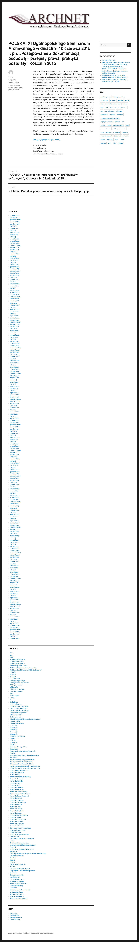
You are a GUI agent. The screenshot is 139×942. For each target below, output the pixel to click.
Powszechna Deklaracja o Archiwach (22, 839)
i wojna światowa (109, 111)
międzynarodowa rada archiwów (110, 118)
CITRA (12, 698)
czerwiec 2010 (14, 613)
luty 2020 (13, 365)
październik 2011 (15, 578)
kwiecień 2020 (14, 361)
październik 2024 (15, 245)
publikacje (116, 129)
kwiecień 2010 (14, 617)
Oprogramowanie (15, 832)
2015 (11, 655)
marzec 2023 (14, 286)
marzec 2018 (14, 414)
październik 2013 (15, 527)
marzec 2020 (14, 363)
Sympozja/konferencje (17, 879)
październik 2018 (15, 399)
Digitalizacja (14, 702)
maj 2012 (13, 563)
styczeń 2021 (14, 341)
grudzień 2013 (14, 523)
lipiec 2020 (13, 354)
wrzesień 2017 (14, 427)
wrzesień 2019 (14, 376)
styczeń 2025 (14, 239)
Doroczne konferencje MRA (19, 706)
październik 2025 (15, 220)
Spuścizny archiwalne (17, 875)
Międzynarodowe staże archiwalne (21, 762)
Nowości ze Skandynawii (18, 819)
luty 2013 (13, 544)
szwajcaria (118, 136)
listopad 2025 (14, 218)
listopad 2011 (14, 576)
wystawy (103, 143)
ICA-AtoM (13, 725)
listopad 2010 (14, 602)
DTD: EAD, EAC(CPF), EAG (18, 708)
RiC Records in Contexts (18, 864)
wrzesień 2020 (15, 350)
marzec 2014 (14, 516)
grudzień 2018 (14, 395)
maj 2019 (13, 384)
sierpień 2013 (14, 531)
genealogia (124, 107)
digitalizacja (104, 107)
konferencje (104, 115)
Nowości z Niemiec (16, 804)
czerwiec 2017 (14, 433)
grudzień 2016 (14, 446)
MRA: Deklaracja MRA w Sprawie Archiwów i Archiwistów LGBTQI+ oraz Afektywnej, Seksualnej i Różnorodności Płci (116, 65)
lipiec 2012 (13, 559)
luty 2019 (13, 390)
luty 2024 (13, 262)
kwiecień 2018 (14, 412)
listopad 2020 (14, 346)
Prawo (12, 841)
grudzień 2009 (15, 625)
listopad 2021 (14, 320)
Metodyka (13, 757)
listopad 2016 (14, 448)
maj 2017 (13, 435)
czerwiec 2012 (14, 561)
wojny (122, 139)
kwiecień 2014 (14, 514)
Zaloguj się (13, 913)
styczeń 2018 (14, 418)
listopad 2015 (14, 474)
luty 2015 (13, 493)
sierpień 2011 (14, 583)
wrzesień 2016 (14, 452)
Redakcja (13, 858)
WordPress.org (15, 919)
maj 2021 (13, 333)
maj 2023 (13, 282)
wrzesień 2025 (15, 222)
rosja (102, 132)
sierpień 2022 (14, 301)
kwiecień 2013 (14, 540)
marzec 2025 (14, 235)
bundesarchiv (117, 104)
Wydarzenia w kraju (16, 892)
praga (127, 125)
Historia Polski (15, 721)
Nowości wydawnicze (17, 772)
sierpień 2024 (14, 250)
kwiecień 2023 (14, 284)
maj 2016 (13, 461)
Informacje (13, 728)
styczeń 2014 (14, 521)
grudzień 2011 (14, 574)
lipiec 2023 (13, 277)
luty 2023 (13, 288)
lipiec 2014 (13, 508)
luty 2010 (13, 621)
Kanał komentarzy (16, 917)
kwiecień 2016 (14, 463)
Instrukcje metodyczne (17, 736)
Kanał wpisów (14, 915)
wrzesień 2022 (15, 299)
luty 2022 (13, 314)
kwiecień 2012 (14, 566)
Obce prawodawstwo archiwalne (20, 828)
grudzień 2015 (14, 472)
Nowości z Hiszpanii (16, 800)
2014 (11, 653)
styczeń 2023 (14, 290)
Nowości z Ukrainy (16, 809)
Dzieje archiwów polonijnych (19, 710)
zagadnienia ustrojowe (17, 896)
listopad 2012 (14, 551)
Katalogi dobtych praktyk (18, 747)
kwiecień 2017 (14, 437)
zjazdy (121, 143)
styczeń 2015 (14, 495)
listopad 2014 (14, 499)
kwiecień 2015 (14, 489)
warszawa (110, 139)
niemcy (103, 125)
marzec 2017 (14, 440)
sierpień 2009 (14, 634)
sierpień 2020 (14, 352)
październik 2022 (15, 297)
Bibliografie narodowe (17, 689)
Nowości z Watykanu (17, 811)
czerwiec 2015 (14, 484)
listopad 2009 (14, 628)
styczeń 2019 (14, 393)
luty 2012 (13, 570)
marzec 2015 (14, 491)
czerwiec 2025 (14, 228)
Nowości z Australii (16, 781)
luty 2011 (13, 595)
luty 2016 (13, 467)
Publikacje (13, 851)
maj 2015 (13, 487)
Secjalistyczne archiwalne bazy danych (22, 871)
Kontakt (12, 753)
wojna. (117, 139)
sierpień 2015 (14, 480)
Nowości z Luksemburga (18, 802)
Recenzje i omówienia (17, 856)
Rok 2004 (13, 866)
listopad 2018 (14, 397)
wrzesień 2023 (14, 273)
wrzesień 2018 (14, 401)
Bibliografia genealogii (17, 681)
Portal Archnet (15, 836)
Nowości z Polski (13, 82)
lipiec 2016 (13, 457)
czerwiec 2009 (14, 638)
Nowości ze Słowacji (16, 822)
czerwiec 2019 (14, 382)
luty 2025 (13, 237)
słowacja (126, 136)
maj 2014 (13, 512)
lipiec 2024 (13, 252)
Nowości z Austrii (15, 783)
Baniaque (11, 77)
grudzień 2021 (14, 318)
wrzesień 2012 (14, 555)
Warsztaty (13, 888)
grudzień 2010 (14, 600)
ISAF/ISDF (13, 743)
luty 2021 (13, 339)
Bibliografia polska (16, 685)
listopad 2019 (14, 371)
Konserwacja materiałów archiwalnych (22, 751)
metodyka (120, 115)
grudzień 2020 (14, 344)
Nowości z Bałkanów (17, 787)
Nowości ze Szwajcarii (17, 824)
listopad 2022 (14, 294)
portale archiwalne (118, 125)
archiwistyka (104, 100)
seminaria (16, 90)
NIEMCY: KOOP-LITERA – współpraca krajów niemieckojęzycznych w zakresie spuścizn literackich (115, 71)
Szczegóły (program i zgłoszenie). (46, 140)
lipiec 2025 (13, 226)
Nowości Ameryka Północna (19, 770)
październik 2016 (15, 450)
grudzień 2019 (14, 369)
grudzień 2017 (14, 420)
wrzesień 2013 (14, 529)
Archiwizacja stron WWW (18, 666)
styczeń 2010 (14, 623)
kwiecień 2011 (14, 591)
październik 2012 (15, 553)
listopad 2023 (14, 269)
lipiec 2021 (13, 329)
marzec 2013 (14, 542)
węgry (109, 143)
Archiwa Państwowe (16, 661)
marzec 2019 (14, 388)
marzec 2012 (14, 568)
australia (120, 100)
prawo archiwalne (106, 129)
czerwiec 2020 (14, 356)
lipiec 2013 (13, 534)
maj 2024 (13, 256)
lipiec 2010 (13, 610)
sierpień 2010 (14, 608)
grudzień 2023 (14, 267)
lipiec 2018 (13, 405)
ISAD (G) (13, 740)
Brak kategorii (14, 696)
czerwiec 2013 (14, 536)
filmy (111, 107)
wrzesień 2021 (14, 324)
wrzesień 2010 (14, 606)
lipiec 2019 (13, 380)
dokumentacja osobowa (15, 87)
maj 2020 (13, 358)
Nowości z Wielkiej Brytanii (19, 815)
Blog (11, 693)
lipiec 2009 (13, 636)
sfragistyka (116, 132)
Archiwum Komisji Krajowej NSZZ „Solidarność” (26, 670)
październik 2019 (15, 373)
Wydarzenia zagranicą (17, 894)
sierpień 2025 (14, 224)
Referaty (12, 860)
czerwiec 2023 (14, 279)
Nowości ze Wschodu (17, 826)
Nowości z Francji (16, 798)
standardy (125, 132)
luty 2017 (13, 442)
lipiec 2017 (13, 431)
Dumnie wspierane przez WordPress (41, 933)
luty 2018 (13, 416)
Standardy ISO (14, 877)
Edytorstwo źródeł (16, 715)
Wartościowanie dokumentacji (20, 890)
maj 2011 (13, 589)
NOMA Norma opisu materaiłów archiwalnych (25, 766)
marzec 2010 (14, 619)
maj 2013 (13, 538)
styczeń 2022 (14, 316)
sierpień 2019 (14, 378)
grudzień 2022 (14, 292)
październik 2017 (15, 425)
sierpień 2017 (14, 429)
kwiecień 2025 (14, 232)
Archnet (11, 933)
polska (10, 90)
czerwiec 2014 (14, 510)
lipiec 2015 (13, 482)
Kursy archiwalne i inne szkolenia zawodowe (24, 755)
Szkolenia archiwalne (17, 881)
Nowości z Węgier (16, 813)
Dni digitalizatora (15, 704)
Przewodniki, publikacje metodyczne (22, 849)
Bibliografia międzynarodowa (19, 683)
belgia (102, 104)
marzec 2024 (14, 260)
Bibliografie (14, 687)
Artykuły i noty (15, 678)
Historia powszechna (17, 723)
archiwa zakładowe (14, 85)
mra (123, 122)
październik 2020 (15, 348)
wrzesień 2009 (15, 632)
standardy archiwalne (107, 136)
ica (101, 111)
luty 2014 (13, 519)
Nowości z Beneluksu (17, 789)
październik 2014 (15, 502)
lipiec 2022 (13, 303)
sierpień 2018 (14, 403)
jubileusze (119, 111)
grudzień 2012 (14, 549)
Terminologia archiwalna (18, 883)
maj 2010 (13, 615)
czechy (125, 104)
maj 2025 (13, 230)
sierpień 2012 (14, 557)
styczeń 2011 (14, 598)
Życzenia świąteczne (108, 60)
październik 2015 (15, 476)
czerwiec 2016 (14, 459)
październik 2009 (15, 630)
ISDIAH (12, 745)
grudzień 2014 (14, 497)
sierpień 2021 (14, 326)
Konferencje (14, 749)
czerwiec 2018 (14, 408)
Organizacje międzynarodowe (19, 834)
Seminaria (13, 873)
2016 (11, 657)
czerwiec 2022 (14, 305)
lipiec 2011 (13, 585)
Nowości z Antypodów (17, 779)
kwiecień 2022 (14, 309)
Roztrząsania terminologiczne (20, 868)
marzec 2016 (14, 465)
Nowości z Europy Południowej (20, 794)
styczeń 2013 (14, 546)
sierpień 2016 (14, 455)
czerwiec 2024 (14, 254)
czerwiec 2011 (14, 587)
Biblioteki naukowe (16, 691)
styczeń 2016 (14, 469)
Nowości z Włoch (15, 817)
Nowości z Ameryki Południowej (20, 777)
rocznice (123, 129)
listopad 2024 (14, 243)
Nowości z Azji (14, 785)
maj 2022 (13, 307)
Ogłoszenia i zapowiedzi (18, 830)
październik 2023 (15, 271)
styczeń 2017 (14, 444)
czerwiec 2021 (14, 331)
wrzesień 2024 (15, 247)
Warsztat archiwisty (16, 886)
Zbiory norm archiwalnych (18, 898)
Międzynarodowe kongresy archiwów (22, 760)
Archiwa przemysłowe (17, 664)
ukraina (103, 139)
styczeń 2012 (14, 572)
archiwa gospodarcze (118, 97)
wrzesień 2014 (14, 504)
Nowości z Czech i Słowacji (18, 792)
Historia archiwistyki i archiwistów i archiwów (25, 719)
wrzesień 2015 (14, 478)
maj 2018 (13, 410)
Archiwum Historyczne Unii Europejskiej (23, 668)
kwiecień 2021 (14, 335)
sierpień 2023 (14, 275)
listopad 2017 (14, 423)
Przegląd (13, 847)
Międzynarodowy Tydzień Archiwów (22, 764)
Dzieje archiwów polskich (18, 713)
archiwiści (113, 100)
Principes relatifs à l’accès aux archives (22, 845)
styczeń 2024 (14, 264)
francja (117, 107)
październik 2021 (15, 322)
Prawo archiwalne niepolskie (19, 843)
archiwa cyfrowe (105, 97)
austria (127, 100)
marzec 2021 (14, 337)
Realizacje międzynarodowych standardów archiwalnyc (28, 854)
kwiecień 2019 (14, 386)
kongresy (112, 115)
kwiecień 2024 (14, 258)
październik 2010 (15, 604)
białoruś (108, 104)
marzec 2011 (14, 593)
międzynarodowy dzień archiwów (110, 122)
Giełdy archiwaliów (16, 717)
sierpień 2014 (14, 506)
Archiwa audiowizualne (17, 659)
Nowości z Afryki (15, 775)
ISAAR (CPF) (14, 738)
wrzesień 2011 (14, 581)
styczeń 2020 (14, 367)
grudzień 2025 (14, 215)
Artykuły (13, 672)
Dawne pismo (14, 700)
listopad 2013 (14, 525)
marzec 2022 (14, 311)
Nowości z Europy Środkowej (19, 796)
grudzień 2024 (14, 241)
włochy (115, 143)
